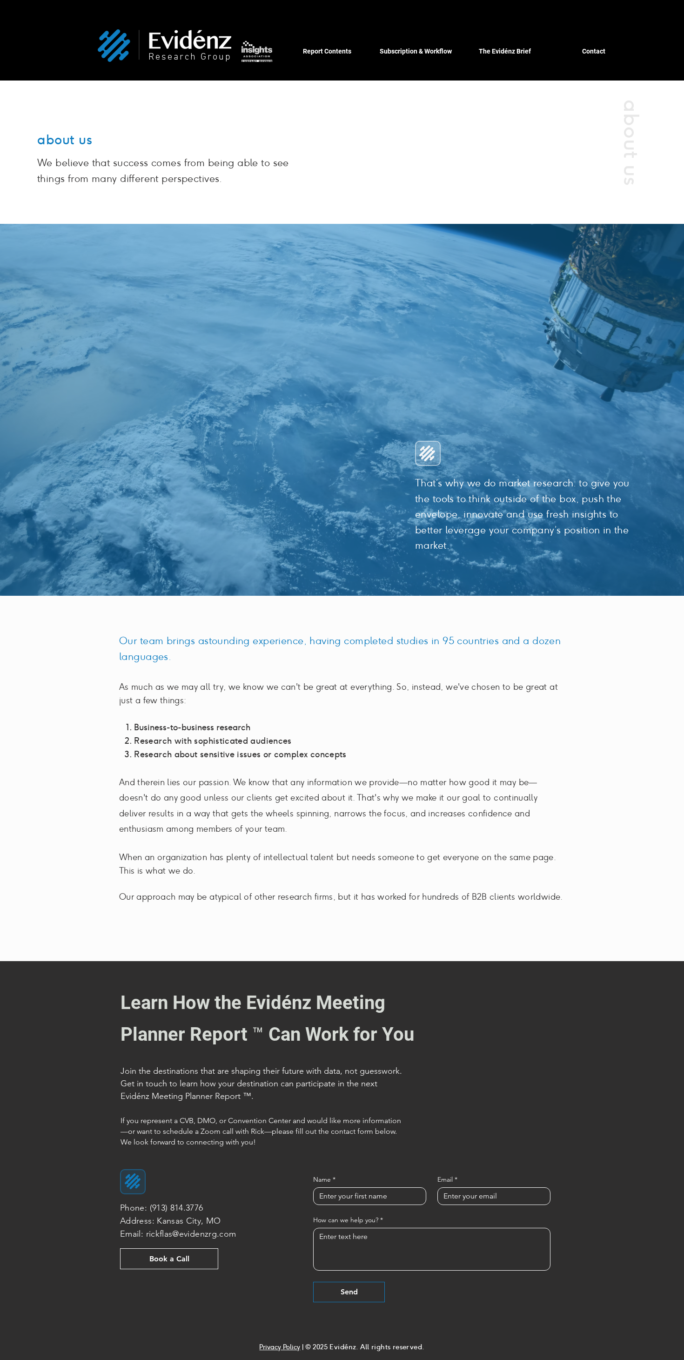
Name (324, 1180)
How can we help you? (348, 1220)
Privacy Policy (279, 1347)
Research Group (190, 57)
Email (447, 1180)
